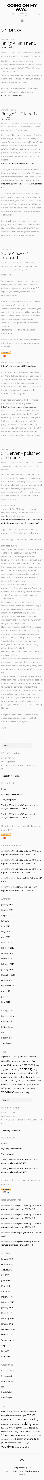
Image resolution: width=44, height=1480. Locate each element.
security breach (10, 1084)
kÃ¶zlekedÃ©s (9, 1081)
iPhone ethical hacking (9, 1077)
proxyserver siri (28, 53)
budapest (18, 1056)
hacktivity (5, 1073)
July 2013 (5, 921)
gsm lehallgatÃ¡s (14, 1070)
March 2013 (6, 942)
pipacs (24, 1081)
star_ (24, 1088)
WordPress (18, 1471)
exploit (4, 1065)
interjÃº (26, 1073)
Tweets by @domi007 (10, 776)
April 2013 (5, 937)
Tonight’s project (8, 799)
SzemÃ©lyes (15, 53)
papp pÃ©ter (18, 1081)
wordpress (18, 1092)
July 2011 (5, 996)
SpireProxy (19, 270)
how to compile (16, 1073)
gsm (7, 1069)
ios (30, 1073)
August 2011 (6, 991)
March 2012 (6, 958)
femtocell (28, 1065)
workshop (25, 1092)
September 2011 (8, 985)
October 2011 (7, 980)
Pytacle (4, 789)
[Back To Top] (22, 1460)
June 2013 (5, 926)
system (29, 1088)
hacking (26, 1069)
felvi (14, 1065)
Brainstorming (7, 1016)
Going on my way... (21, 1467)
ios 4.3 (35, 1073)
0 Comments (35, 56)
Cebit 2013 (26, 1056)
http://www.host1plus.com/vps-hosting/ (18, 407)
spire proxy (24, 56)
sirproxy (11, 270)
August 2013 (6, 915)
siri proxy (11, 56)
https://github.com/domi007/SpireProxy (18, 366)
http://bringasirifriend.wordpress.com (17, 163)
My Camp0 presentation (12, 794)
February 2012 (7, 964)
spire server (10, 130)
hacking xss (35, 1070)
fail (10, 1065)
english (24, 1061)
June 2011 (5, 1002)
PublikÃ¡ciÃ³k (6, 1038)
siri (36, 53)
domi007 (4, 53)
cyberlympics (17, 1061)
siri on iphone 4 (24, 266)
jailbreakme (24, 1077)
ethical (31, 1060)
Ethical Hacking (17, 263)
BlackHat (11, 1057)
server (17, 466)
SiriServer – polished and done (21, 455)
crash (11, 1061)
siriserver (4, 270)
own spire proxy (12, 266)
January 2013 (7, 953)
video (33, 1088)
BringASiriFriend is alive (19, 116)
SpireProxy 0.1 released (15, 255)
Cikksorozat (6, 1021)
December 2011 (8, 975)
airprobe (4, 1056)
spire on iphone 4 (29, 127)
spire (17, 56)
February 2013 (7, 948)
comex (34, 1056)
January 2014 (7, 904)
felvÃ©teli (19, 1065)
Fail (2, 1032)
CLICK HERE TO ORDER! (11, 95)
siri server (18, 127)
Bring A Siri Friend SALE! (18, 45)
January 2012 (7, 969)
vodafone (7, 1092)
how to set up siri (29, 123)
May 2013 (5, 931)
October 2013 (7, 910)
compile (5, 1061)
